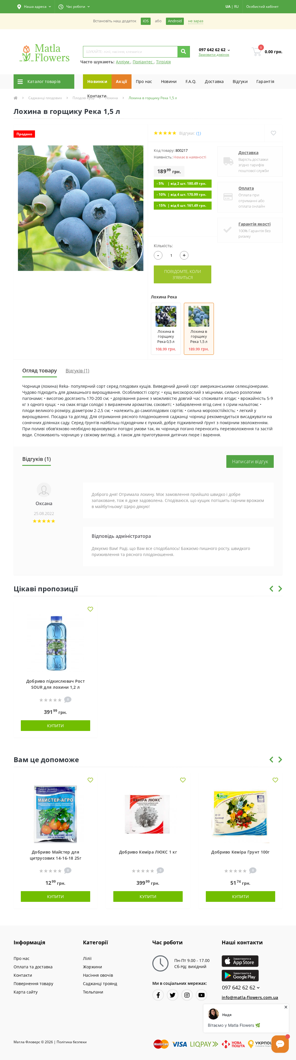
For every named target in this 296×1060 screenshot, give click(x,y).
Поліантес (143, 61)
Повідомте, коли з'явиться (182, 274)
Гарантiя (265, 81)
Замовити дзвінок (214, 54)
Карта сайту (26, 992)
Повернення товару (33, 983)
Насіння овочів (98, 975)
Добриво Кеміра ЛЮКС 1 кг (148, 852)
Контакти (96, 96)
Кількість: (163, 245)
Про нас (144, 81)
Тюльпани (93, 992)
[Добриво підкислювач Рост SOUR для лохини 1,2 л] (55, 643)
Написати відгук (250, 461)
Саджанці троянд (100, 983)
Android (175, 21)
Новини (169, 81)
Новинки (97, 81)
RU (236, 6)
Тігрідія (163, 61)
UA (227, 6)
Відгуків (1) (77, 371)
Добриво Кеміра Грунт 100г (240, 852)
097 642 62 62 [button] (238, 987)
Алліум (123, 61)
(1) (198, 133)
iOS (146, 21)
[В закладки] (90, 609)
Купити (55, 725)
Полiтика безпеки (72, 1041)
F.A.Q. (191, 81)
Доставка (214, 81)
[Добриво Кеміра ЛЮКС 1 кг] (148, 814)
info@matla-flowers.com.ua (250, 997)
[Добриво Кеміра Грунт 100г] (240, 814)
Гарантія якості (254, 224)
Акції (121, 81)
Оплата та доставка (33, 966)
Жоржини (92, 966)
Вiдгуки (240, 81)
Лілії (87, 958)
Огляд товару (39, 370)
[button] (34, 6)
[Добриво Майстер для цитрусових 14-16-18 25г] (55, 814)
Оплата (246, 188)
